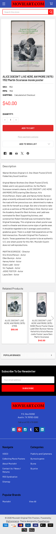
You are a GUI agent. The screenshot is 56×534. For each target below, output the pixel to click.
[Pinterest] (27, 153)
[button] (28, 144)
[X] (22, 153)
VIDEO (5, 453)
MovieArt (6, 501)
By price (34, 468)
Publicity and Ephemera (41, 453)
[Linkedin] (42, 429)
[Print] (16, 153)
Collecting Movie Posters (13, 458)
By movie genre (37, 458)
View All (32, 501)
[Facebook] (5, 153)
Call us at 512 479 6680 (28, 422)
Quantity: (8, 114)
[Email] (10, 153)
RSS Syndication (9, 476)
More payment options (28, 136)
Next (52, 318)
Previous (3, 318)
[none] (28, 46)
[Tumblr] (30, 429)
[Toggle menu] (3, 4)
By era (33, 463)
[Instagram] (25, 429)
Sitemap (6, 481)
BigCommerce (12, 521)
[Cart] (52, 4)
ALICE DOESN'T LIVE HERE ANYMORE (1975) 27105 (14, 323)
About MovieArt (9, 463)
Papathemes (43, 521)
